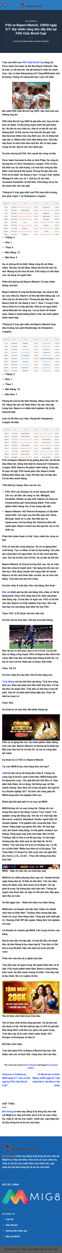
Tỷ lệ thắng (8, 681)
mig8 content (42, 41)
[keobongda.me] (31, 5)
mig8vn (31, 1068)
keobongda (52, 1065)
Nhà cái (6, 592)
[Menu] (4, 5)
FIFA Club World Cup (32, 62)
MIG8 (5, 773)
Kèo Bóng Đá (31, 21)
